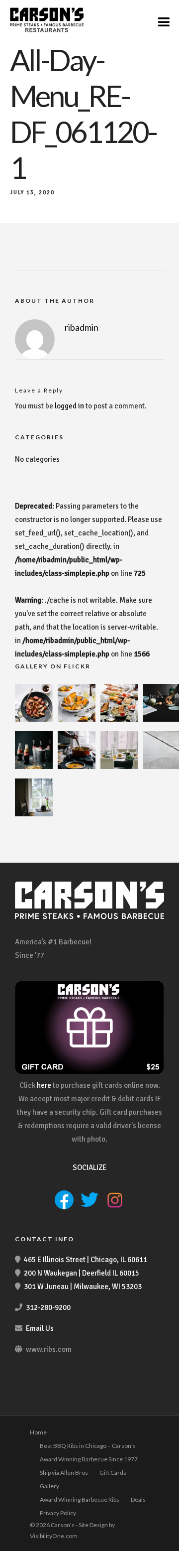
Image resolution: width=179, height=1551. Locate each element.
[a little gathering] (119, 766)
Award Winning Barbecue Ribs (79, 1499)
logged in (69, 405)
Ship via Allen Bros (64, 1472)
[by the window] (34, 813)
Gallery (49, 1486)
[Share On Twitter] (39, 1530)
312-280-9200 (48, 1307)
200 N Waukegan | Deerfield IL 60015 (81, 1273)
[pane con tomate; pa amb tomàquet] (119, 719)
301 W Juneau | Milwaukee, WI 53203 (83, 1286)
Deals (138, 1499)
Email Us (40, 1328)
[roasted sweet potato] (76, 719)
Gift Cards (112, 1472)
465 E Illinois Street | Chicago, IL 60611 (85, 1259)
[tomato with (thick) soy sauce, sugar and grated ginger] (34, 719)
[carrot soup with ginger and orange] (76, 766)
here (44, 1085)
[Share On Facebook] (23, 1530)
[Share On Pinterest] (54, 1530)
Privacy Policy (58, 1513)
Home (38, 1432)
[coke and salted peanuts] (34, 766)
